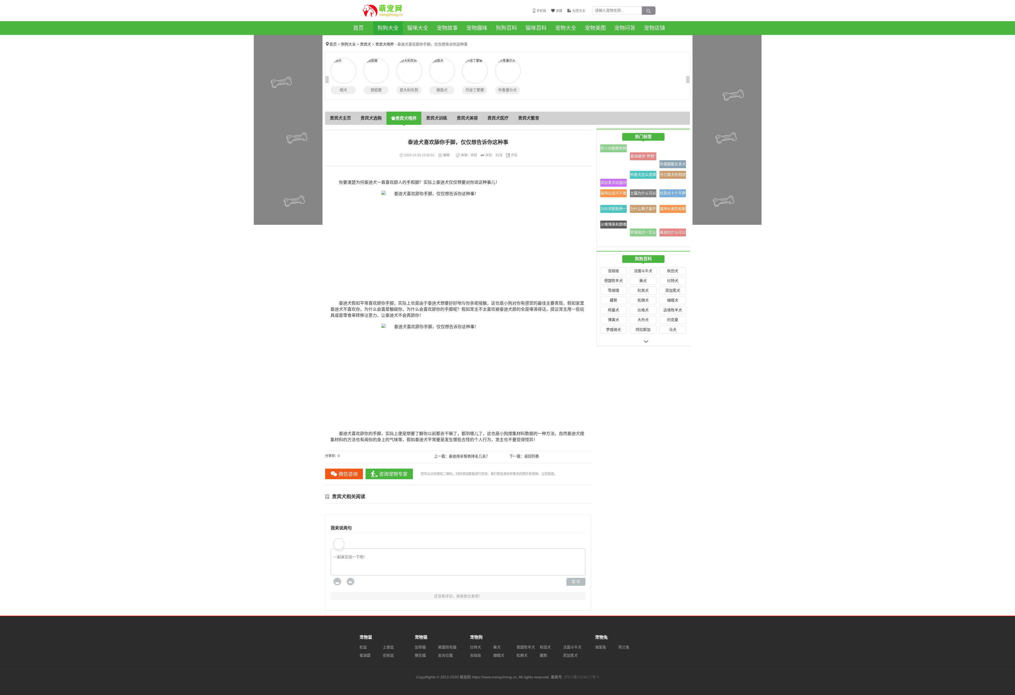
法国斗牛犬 (643, 271)
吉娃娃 (613, 271)
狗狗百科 (506, 28)
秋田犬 (672, 271)
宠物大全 (565, 28)
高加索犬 (672, 290)
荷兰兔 (623, 647)
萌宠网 (385, 10)
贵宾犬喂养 (384, 44)
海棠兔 (600, 647)
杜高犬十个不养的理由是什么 (673, 194)
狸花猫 (420, 655)
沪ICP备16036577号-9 (581, 677)
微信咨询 (348, 474)
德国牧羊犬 (613, 281)
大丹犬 (643, 320)
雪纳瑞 (613, 290)
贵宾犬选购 (371, 118)
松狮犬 (643, 300)
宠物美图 (595, 28)
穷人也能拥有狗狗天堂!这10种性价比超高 (613, 149)
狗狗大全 (388, 28)
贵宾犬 (365, 44)
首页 (358, 28)
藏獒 (613, 300)
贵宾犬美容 (467, 118)
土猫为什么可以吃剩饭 (643, 194)
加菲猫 (420, 647)
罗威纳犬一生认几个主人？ (643, 233)
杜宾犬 (643, 290)
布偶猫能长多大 (673, 164)
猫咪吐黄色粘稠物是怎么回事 (673, 210)
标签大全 (579, 11)
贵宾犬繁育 (528, 118)
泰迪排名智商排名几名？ (469, 456)
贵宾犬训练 (436, 118)
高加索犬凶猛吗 (613, 183)
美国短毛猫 (447, 647)
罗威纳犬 (613, 330)
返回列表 (531, 456)
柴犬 (643, 281)
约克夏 (672, 320)
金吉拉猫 (445, 655)
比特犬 (672, 281)
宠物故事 (447, 28)
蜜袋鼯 (365, 655)
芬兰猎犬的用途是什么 (673, 176)
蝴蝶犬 (672, 300)
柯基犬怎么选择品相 (643, 176)
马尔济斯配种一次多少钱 (613, 210)
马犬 (672, 330)
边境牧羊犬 (672, 310)
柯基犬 (613, 310)
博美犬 (613, 320)
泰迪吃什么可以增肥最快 (673, 233)
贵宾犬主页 (340, 118)
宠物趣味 (476, 28)
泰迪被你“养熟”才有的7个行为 (643, 157)
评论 (514, 155)
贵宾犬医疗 (498, 118)
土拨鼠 (388, 647)
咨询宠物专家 (393, 474)
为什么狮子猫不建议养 (643, 210)
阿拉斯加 (643, 330)
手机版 (541, 11)
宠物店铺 (654, 28)
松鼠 (363, 647)
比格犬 (643, 310)
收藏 (559, 11)
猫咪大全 (417, 28)
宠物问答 (624, 28)
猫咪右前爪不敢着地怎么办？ (613, 194)
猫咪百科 (536, 28)
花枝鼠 (388, 655)
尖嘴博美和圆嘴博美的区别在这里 (613, 225)
